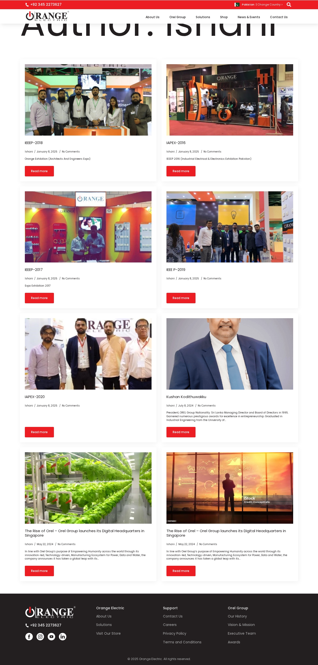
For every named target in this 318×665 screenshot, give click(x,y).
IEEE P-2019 (175, 269)
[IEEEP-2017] (88, 227)
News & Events (249, 17)
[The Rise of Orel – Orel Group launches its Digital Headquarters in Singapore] (88, 488)
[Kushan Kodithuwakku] (229, 354)
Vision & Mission (241, 624)
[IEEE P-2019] (229, 227)
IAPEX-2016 (176, 143)
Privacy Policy (174, 633)
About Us (152, 17)
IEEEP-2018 (34, 143)
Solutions (203, 17)
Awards (234, 642)
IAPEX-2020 (35, 397)
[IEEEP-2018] (88, 100)
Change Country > (270, 4)
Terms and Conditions (182, 642)
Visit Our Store (108, 633)
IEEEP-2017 (34, 269)
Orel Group (177, 17)
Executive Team (242, 633)
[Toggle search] (289, 4)
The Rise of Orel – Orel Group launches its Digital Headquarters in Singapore (84, 533)
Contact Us (279, 17)
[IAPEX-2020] (88, 354)
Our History (237, 616)
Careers (170, 624)
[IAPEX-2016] (229, 100)
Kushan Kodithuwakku (186, 397)
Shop (224, 17)
